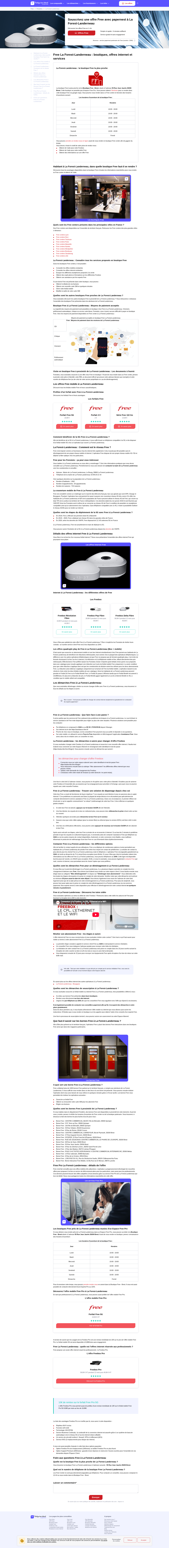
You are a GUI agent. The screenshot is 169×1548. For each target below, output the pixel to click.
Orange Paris (52, 1524)
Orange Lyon (70, 1524)
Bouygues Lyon (71, 1522)
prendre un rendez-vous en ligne (77, 141)
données (109, 529)
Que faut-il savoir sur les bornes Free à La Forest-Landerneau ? (42, 86)
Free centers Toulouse (64, 239)
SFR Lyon (69, 1521)
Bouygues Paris (53, 1522)
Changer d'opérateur (90, 1525)
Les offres (128, 3)
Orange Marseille (89, 1524)
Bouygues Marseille (90, 1522)
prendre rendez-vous (90, 1284)
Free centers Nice (62, 237)
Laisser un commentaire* (65, 1483)
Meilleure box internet (91, 1527)
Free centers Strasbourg (64, 253)
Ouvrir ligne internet (72, 1525)
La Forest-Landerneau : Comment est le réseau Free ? (41, 68)
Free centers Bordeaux (64, 251)
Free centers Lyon (62, 235)
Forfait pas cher (53, 1525)
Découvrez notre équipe (110, 1521)
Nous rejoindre (108, 1533)
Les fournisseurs (89, 3)
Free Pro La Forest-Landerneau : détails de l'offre (41, 93)
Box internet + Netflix (72, 1527)
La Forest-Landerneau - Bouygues (68, 984)
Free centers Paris (62, 242)
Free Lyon (69, 1519)
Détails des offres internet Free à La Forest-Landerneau (40, 75)
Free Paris (52, 1519)
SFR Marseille (89, 1521)
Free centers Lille (62, 256)
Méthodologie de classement (112, 1525)
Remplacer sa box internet (56, 1529)
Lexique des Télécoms (110, 1532)
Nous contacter (108, 1522)
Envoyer (96, 1497)
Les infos (103, 3)
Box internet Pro (71, 1529)
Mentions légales (108, 1524)
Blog (105, 1529)
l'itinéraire (114, 90)
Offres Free (83, 33)
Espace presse (108, 1530)
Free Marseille (89, 1519)
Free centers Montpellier (64, 249)
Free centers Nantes (63, 246)
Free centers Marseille (64, 244)
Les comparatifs (56, 3)
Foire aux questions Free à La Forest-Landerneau (40, 99)
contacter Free (130, 859)
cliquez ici (121, 1501)
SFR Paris (51, 1521)
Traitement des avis (109, 1527)
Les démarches (72, 3)
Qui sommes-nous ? (109, 1519)
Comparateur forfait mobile (56, 1527)
